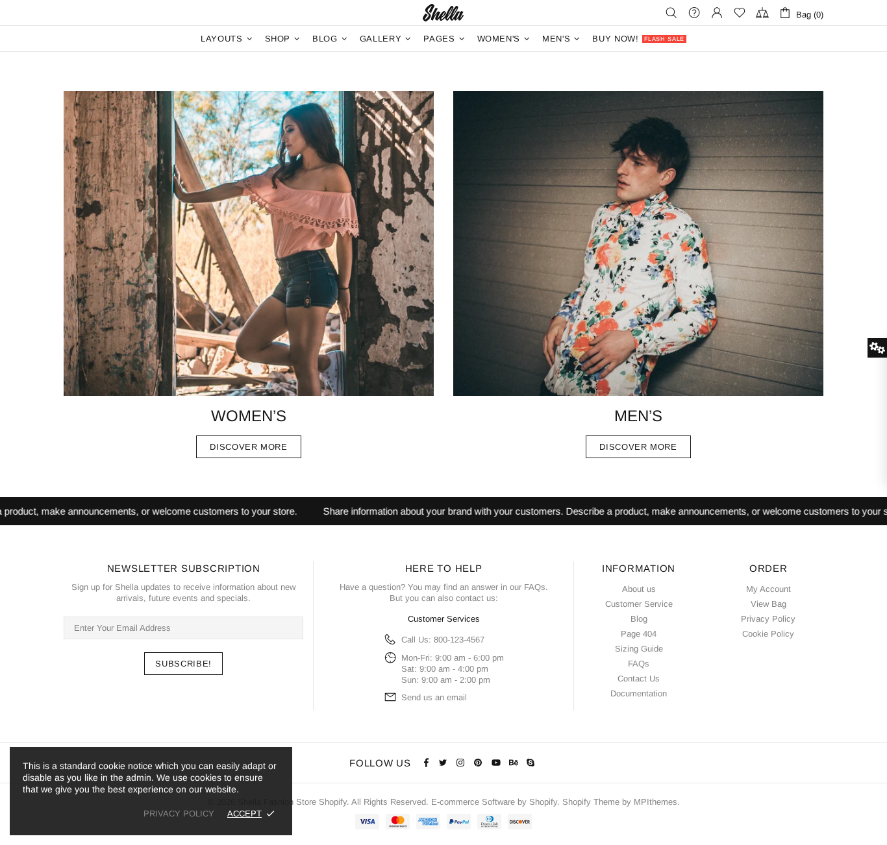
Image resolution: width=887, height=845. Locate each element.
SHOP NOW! (443, 494)
